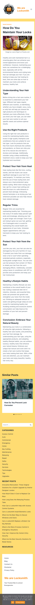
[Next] (30, 396)
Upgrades (5, 476)
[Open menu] (31, 9)
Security (5, 464)
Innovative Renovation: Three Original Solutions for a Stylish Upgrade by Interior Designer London (17, 487)
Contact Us (8, 564)
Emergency (6, 443)
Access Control (7, 434)
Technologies (7, 470)
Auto (4, 437)
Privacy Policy (9, 570)
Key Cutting (6, 449)
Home (4, 446)
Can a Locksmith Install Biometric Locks (16, 512)
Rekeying (5, 455)
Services (5, 467)
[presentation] (17, 389)
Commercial (6, 440)
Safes (4, 461)
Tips (3, 473)
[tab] (13, 414)
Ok (13, 602)
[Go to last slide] (5, 396)
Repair (4, 458)
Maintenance (7, 24)
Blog (5, 561)
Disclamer (7, 567)
